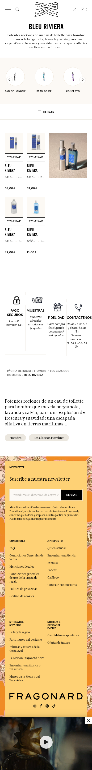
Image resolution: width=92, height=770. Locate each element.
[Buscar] (17, 9)
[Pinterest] (47, 706)
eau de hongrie (15, 91)
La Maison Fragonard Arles (26, 658)
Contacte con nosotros (62, 585)
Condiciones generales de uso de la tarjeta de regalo (24, 577)
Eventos (52, 563)
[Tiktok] (53, 706)
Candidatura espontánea (63, 635)
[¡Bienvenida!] (46, 9)
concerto (73, 91)
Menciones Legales (21, 566)
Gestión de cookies (21, 596)
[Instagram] (34, 706)
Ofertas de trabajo (58, 642)
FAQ (12, 548)
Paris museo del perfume (25, 639)
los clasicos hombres (48, 438)
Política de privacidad (23, 589)
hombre (15, 438)
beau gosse (44, 91)
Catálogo (53, 577)
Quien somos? (56, 548)
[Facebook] (41, 706)
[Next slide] (82, 80)
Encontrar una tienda (61, 555)
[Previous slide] (9, 80)
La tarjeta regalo (19, 632)
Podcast (52, 570)
